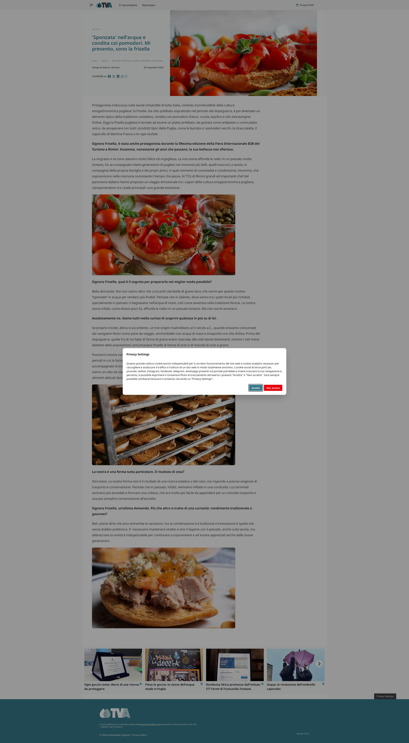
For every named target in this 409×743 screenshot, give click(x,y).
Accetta (256, 387)
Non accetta (273, 387)
